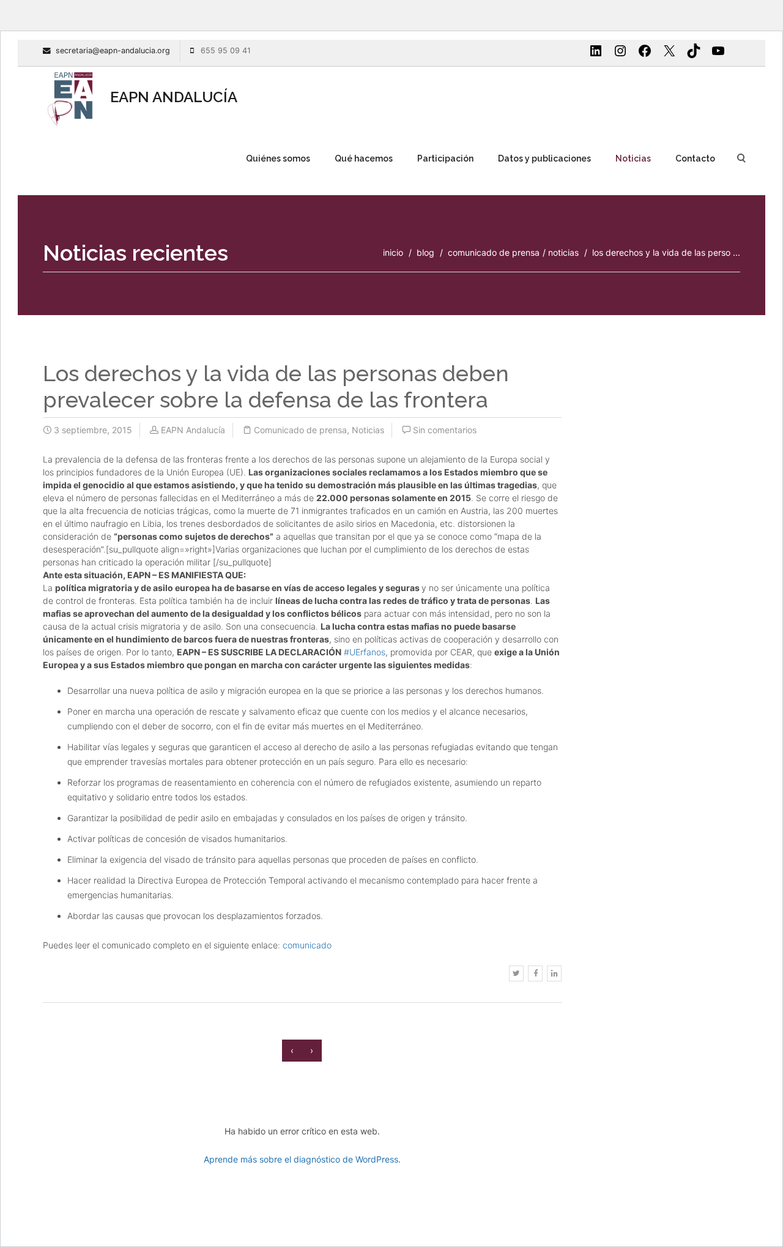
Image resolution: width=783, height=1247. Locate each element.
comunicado (307, 945)
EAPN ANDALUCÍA (171, 97)
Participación (445, 158)
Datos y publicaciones (544, 158)
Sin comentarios (445, 430)
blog (425, 252)
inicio (393, 252)
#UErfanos (364, 652)
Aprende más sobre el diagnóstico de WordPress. (302, 1159)
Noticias (633, 158)
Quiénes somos (278, 158)
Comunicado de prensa (494, 252)
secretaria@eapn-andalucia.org (113, 50)
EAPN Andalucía (193, 430)
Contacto (695, 158)
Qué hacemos (364, 158)
